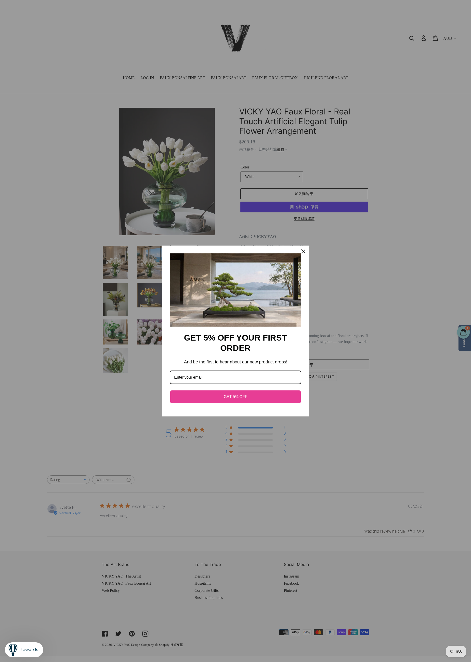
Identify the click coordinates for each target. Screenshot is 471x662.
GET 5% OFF (235, 397)
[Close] (303, 251)
